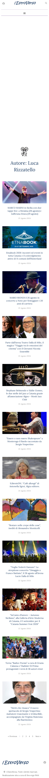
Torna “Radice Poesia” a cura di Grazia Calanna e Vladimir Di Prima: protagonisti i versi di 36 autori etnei (24, 666)
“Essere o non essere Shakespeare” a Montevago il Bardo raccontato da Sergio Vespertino (24, 441)
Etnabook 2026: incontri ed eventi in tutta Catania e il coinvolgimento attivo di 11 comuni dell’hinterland (24, 255)
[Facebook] (3, 3)
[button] (46, 3)
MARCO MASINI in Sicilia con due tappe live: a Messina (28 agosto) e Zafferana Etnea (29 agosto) (24, 210)
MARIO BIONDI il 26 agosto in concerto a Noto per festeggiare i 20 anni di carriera (24, 300)
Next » (38, 736)
